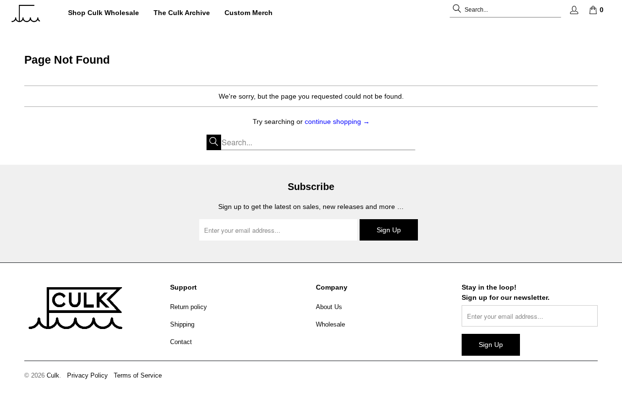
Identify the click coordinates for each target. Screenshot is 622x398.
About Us (329, 307)
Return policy (188, 307)
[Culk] (30, 13)
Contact (181, 342)
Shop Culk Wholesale (103, 13)
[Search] (456, 9)
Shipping (182, 324)
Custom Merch (249, 13)
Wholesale (330, 324)
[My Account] (573, 10)
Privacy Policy (87, 375)
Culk (53, 375)
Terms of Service (138, 375)
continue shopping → (337, 121)
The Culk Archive (182, 13)
